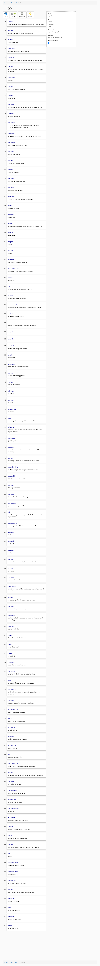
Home (6, 3)
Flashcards (13, 3)
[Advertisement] (62, 66)
